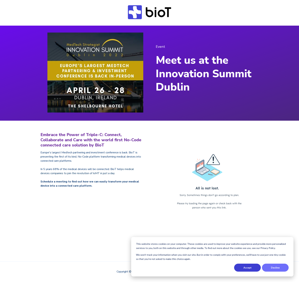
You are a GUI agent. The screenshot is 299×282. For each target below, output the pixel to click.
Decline (275, 267)
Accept (247, 267)
